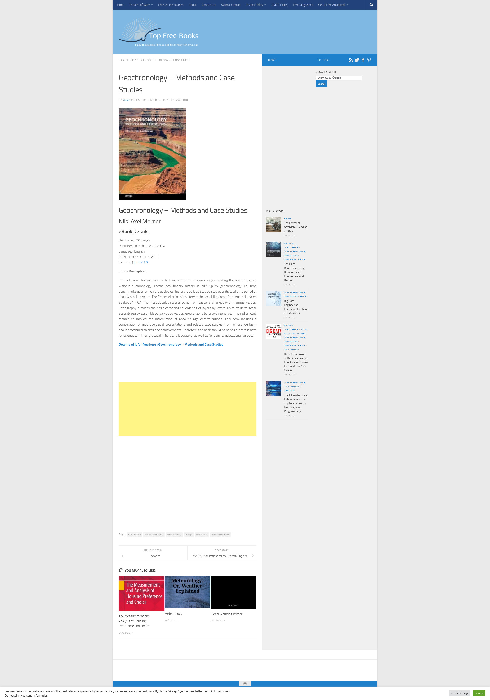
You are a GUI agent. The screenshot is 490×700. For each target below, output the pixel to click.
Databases (290, 259)
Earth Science (129, 60)
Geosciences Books (221, 534)
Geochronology (174, 534)
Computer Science (294, 251)
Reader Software (139, 5)
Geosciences (180, 60)
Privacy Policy (254, 5)
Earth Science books (154, 534)
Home (119, 5)
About (192, 5)
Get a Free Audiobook (331, 5)
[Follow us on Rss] (350, 60)
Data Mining (290, 255)
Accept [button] (479, 693)
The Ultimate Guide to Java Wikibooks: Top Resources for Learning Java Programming (295, 403)
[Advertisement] (187, 409)
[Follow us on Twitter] (356, 60)
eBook (148, 60)
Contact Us (209, 5)
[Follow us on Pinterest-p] (369, 60)
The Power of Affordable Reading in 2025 (295, 227)
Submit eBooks (230, 5)
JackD (126, 100)
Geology (161, 60)
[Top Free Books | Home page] (158, 32)
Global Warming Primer (226, 614)
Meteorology (173, 613)
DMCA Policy (279, 5)
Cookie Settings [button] (459, 693)
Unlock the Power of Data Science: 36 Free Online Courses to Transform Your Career (296, 362)
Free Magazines (303, 5)
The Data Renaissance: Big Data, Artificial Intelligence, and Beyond (294, 272)
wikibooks (290, 390)
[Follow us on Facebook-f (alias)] (363, 60)
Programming (292, 349)
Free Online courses (170, 5)
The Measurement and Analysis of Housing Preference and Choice (134, 621)
